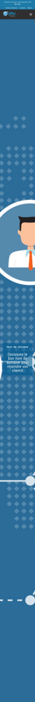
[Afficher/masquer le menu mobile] (31, 14)
